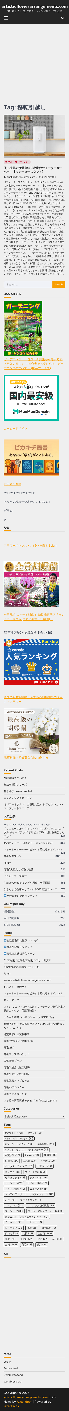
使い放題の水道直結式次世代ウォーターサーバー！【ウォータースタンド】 (33, 170)
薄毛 (27, 1244)
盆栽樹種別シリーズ (15, 784)
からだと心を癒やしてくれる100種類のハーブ (30, 889)
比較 (28, 1233)
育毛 (10, 1239)
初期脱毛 (48, 1227)
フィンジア (14, 1205)
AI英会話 (12, 1155)
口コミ (11, 1233)
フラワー (14, 1211)
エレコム (12, 1172)
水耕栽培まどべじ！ (15, 777)
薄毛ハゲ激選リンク (15, 1093)
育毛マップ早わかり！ (16, 1054)
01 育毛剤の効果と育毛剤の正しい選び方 (27, 960)
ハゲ (10, 1200)
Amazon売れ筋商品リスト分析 (21, 966)
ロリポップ (13, 1227)
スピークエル (35, 1172)
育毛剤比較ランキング (19, 947)
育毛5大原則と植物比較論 (18, 869)
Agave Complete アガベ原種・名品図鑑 (27, 882)
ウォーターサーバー (18, 161)
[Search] (62, 18)
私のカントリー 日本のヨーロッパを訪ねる (28, 842)
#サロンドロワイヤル (19, 1138)
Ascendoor (24, 1401)
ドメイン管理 (15, 1188)
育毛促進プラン (13, 856)
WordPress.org (13, 1381)
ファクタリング (31, 1200)
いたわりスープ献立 (15, 875)
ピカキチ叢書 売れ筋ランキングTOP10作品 (29, 1017)
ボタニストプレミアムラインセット (26, 1216)
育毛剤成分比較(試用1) (17, 1067)
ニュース (38, 1188)
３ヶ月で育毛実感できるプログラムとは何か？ (31, 1100)
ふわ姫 (29, 1160)
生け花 (45, 1233)
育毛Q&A (9, 1047)
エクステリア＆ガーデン (18, 797)
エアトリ (44, 1166)
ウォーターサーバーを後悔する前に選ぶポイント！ (33, 849)
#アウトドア (14, 1132)
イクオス (48, 1160)
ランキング (14, 1222)
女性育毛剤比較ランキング (22, 895)
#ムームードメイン (19, 1144)
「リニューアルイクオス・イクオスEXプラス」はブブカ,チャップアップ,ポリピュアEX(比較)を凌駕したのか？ (34, 832)
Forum (7, 862)
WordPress (11, 1406)
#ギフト (35, 1132)
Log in (7, 1361)
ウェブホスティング (18, 1166)
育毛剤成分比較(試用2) (17, 1074)
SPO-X (11, 1160)
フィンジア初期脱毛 (40, 1205)
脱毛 (43, 1239)
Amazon (32, 1155)
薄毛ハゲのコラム (14, 1087)
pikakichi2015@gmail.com (21, 177)
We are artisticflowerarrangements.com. (28, 980)
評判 (42, 1244)
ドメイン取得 (37, 1183)
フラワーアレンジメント (45, 1211)
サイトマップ (11, 1000)
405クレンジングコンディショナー (26, 1149)
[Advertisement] (34, 60)
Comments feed (13, 1374)
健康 (32, 1227)
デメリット (38, 1177)
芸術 (11, 1244)
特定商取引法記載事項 (16, 1034)
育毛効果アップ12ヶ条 (17, 1080)
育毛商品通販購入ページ (21, 953)
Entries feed (11, 1368)
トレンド (13, 1183)
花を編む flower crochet (18, 791)
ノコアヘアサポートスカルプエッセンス (29, 1194)
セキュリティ (15, 1177)
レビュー (34, 1222)
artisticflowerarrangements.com (34, 6)
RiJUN (50, 1155)
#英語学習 (46, 1144)
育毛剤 (26, 1239)
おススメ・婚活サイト (16, 986)
